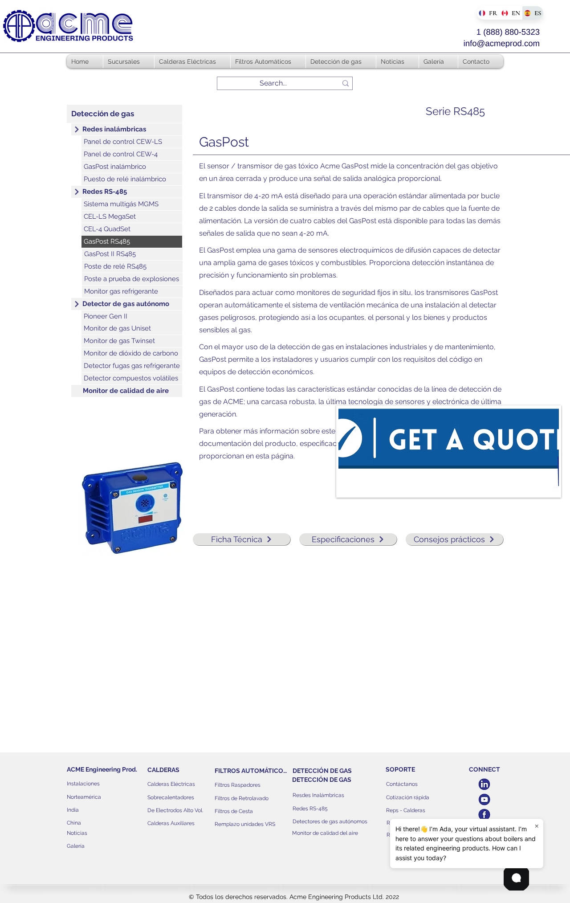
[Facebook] (484, 815)
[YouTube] (484, 799)
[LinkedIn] (484, 784)
